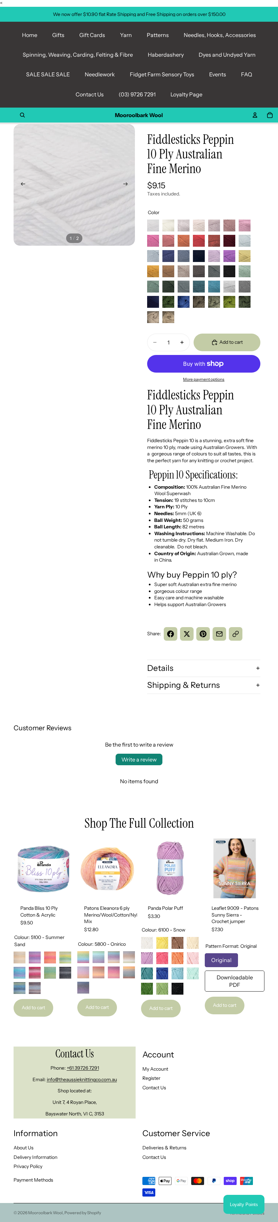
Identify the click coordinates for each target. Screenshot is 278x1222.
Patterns (158, 35)
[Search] (22, 115)
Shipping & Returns (183, 685)
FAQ (246, 74)
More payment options (203, 379)
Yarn (126, 35)
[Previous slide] (21, 184)
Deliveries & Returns (164, 1147)
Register (151, 1078)
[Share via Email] (219, 634)
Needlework (100, 74)
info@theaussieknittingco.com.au (82, 1079)
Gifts (58, 35)
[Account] (254, 115)
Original (221, 958)
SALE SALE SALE (48, 74)
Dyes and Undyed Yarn (227, 54)
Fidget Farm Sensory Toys (162, 74)
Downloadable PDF (234, 979)
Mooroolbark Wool (45, 1212)
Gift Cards (92, 35)
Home (29, 35)
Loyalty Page (186, 94)
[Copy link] (235, 634)
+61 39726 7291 (83, 1068)
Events (217, 74)
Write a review (139, 759)
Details (160, 668)
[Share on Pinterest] (203, 634)
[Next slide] (127, 184)
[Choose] (63, 888)
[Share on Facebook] (170, 634)
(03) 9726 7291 (137, 94)
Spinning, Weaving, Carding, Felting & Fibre (78, 54)
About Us (24, 1147)
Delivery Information (35, 1157)
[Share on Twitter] (187, 634)
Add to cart (33, 1007)
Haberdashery (166, 54)
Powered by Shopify (82, 1212)
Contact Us (90, 94)
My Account (155, 1069)
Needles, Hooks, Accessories (220, 35)
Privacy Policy (28, 1166)
